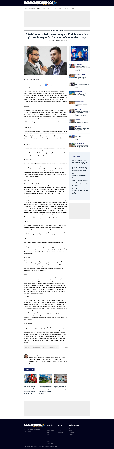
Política (38, 8)
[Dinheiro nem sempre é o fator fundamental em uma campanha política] (60, 378)
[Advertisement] (79, 211)
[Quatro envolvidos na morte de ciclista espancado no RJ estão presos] (72, 84)
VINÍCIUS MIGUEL (36, 347)
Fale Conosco (60, 432)
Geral (56, 8)
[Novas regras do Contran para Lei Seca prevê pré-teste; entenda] (72, 128)
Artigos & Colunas (45, 8)
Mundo (48, 439)
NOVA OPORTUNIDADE (80, 74)
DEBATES (44, 347)
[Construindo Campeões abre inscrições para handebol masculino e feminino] (72, 76)
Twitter (70, 430)
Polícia (52, 8)
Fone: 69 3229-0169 (28, 431)
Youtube (71, 436)
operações (78, 126)
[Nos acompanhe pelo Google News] (46, 84)
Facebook (71, 428)
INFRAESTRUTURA (79, 101)
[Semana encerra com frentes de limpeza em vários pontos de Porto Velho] (72, 145)
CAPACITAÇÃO (78, 91)
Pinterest (71, 434)
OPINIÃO (47, 345)
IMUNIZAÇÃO (78, 119)
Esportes (48, 441)
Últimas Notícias (31, 8)
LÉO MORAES (28, 347)
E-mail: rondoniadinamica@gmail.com (32, 429)
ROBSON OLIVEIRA (39, 345)
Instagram (71, 432)
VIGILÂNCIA (78, 109)
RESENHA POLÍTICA (29, 345)
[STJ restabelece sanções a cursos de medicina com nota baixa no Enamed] (72, 136)
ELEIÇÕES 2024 (55, 345)
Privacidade (60, 428)
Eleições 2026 (27, 384)
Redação (59, 430)
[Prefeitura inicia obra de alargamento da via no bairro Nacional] (72, 102)
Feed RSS (71, 438)
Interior (60, 8)
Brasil (48, 438)
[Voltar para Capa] (40, 3)
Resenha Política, (38, 355)
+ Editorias (66, 8)
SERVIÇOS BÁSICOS (79, 143)
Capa (26, 8)
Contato (72, 8)
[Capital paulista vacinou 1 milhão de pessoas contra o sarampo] (72, 121)
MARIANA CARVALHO (53, 347)
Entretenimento (50, 443)
